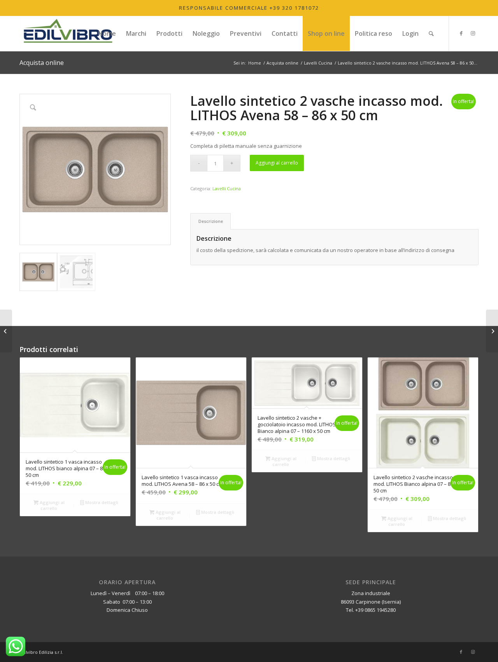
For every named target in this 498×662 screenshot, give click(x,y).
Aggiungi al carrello (277, 162)
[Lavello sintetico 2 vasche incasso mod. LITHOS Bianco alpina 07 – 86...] (492, 331)
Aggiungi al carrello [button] (52, 505)
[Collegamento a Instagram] (473, 33)
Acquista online (41, 62)
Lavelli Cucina (226, 188)
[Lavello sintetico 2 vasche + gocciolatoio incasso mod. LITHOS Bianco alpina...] (6, 331)
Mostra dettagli (101, 502)
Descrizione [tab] (210, 221)
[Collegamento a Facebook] (461, 33)
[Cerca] (431, 33)
